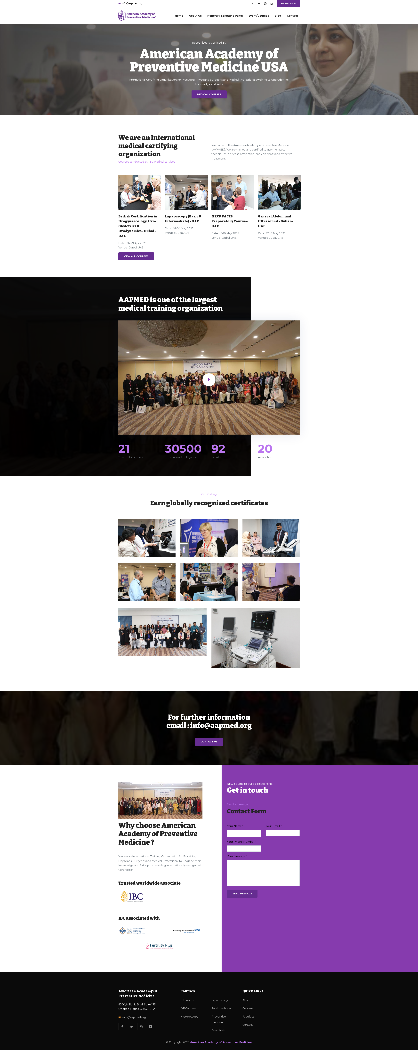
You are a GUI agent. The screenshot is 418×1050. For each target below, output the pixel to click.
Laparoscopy (219, 1000)
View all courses (136, 256)
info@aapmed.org (134, 1017)
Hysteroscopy (189, 1016)
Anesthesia (218, 1030)
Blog (278, 15)
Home (179, 15)
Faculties (248, 1016)
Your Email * (274, 826)
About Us (195, 15)
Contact (292, 15)
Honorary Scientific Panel (225, 15)
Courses (247, 1008)
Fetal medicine (221, 1008)
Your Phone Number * (241, 841)
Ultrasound (187, 1000)
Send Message (242, 893)
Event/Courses (259, 15)
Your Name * (235, 826)
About (246, 1000)
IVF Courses (188, 1008)
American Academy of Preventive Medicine (221, 1042)
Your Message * (237, 856)
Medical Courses (209, 94)
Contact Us (209, 741)
